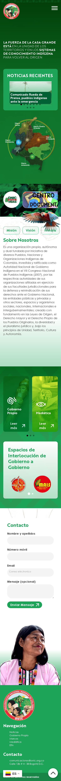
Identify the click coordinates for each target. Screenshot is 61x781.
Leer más (13, 426)
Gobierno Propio (19, 735)
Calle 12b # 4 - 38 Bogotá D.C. (26, 763)
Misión (12, 230)
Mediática (15, 741)
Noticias (14, 732)
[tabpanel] (18, 484)
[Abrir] (54, 8)
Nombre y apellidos (21, 533)
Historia (50, 230)
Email (11, 565)
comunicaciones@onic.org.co (27, 760)
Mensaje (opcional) (21, 581)
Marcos (14, 738)
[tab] (21, 104)
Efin (11, 745)
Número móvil (17, 549)
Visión (30, 230)
